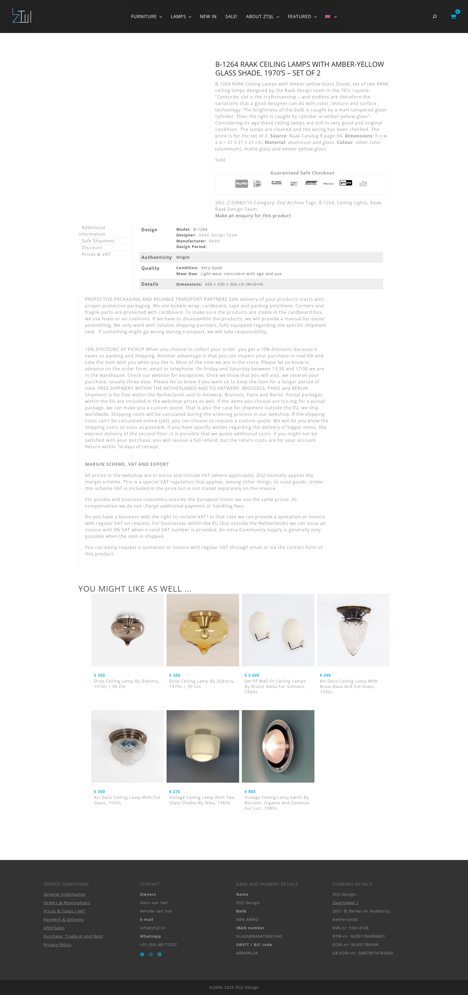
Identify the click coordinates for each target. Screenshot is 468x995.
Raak (375, 203)
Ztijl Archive (290, 203)
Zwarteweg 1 (346, 902)
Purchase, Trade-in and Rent (73, 936)
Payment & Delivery (64, 919)
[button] (159, 16)
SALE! (231, 16)
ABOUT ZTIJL (260, 16)
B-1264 (326, 203)
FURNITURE (144, 16)
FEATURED (299, 16)
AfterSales (54, 927)
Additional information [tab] (92, 231)
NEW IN (208, 16)
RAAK (214, 240)
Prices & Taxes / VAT (64, 911)
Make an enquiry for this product (253, 216)
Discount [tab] (92, 248)
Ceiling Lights (352, 203)
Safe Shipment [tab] (98, 241)
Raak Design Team (236, 209)
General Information (65, 894)
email (256, 547)
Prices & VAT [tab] (96, 254)
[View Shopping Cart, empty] (453, 16)
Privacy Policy (58, 944)
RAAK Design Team (218, 235)
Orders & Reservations (67, 902)
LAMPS (178, 16)
